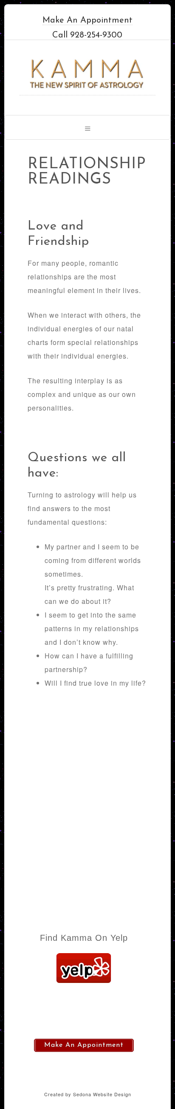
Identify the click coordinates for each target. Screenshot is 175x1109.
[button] (87, 127)
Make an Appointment (87, 20)
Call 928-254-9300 (87, 35)
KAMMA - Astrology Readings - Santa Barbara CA (87, 74)
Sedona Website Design (102, 1094)
